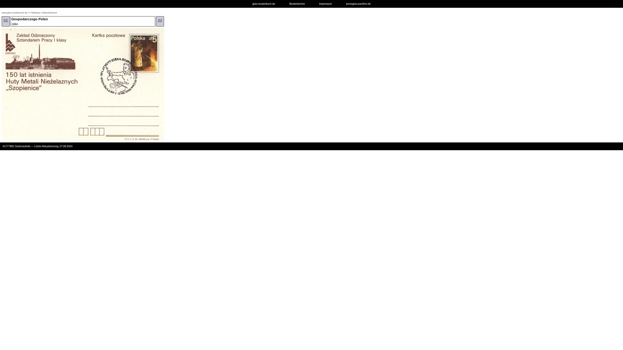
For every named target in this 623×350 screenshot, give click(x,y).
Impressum (325, 3)
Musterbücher (297, 3)
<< (5, 20)
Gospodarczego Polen (29, 19)
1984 (14, 24)
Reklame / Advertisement (44, 12)
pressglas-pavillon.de (358, 3)
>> (29, 12)
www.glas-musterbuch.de (14, 12)
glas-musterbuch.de (263, 3)
